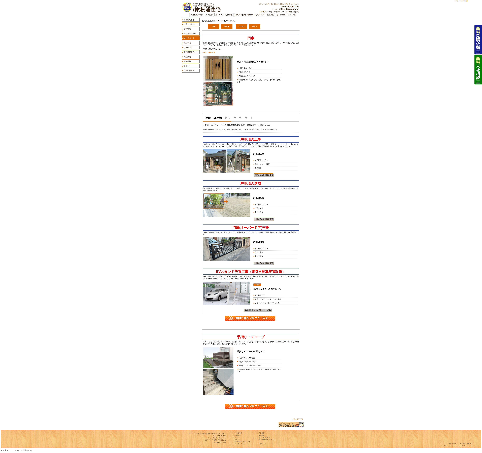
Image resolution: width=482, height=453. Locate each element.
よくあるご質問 (189, 34)
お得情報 (228, 15)
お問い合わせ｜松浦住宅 (264, 175)
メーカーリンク (240, 443)
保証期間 (186, 57)
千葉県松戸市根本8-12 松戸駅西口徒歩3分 (283, 12)
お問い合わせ (188, 71)
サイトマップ (458, 1)
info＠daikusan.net (289, 9)
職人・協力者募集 (264, 437)
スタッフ (237, 437)
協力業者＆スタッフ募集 (286, 15)
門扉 (213, 26)
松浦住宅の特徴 (197, 15)
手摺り (254, 26)
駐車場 (226, 26)
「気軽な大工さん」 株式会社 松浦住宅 (459, 443)
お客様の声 (259, 15)
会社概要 (261, 433)
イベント (237, 439)
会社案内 (270, 15)
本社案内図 (238, 433)
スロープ (241, 26)
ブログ (185, 66)
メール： (216, 438)
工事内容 (209, 15)
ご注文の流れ (188, 24)
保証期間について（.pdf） (243, 441)
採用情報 (186, 61)
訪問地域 (186, 29)
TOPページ (263, 443)
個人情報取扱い (189, 52)
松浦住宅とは (188, 20)
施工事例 (219, 15)
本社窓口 (465, 1)
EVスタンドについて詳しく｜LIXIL (258, 310)
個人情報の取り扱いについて (268, 439)
